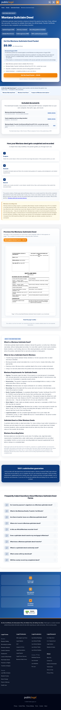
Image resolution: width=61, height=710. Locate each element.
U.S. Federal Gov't (51, 641)
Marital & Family (5, 676)
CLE (17, 644)
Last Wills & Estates (5, 672)
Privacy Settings (30, 706)
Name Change (4, 679)
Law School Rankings (37, 637)
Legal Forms (4, 634)
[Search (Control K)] (49, 2)
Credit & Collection (5, 650)
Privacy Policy (50, 672)
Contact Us (49, 660)
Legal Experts (19, 653)
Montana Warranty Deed (9, 92)
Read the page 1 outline (29, 319)
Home (2, 7)
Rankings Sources (36, 657)
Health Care (4, 685)
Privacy (15, 706)
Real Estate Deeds (5, 659)
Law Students (35, 663)
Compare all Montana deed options (40, 92)
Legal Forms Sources (21, 656)
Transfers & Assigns (5, 665)
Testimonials (50, 666)
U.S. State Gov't (50, 637)
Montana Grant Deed (23, 92)
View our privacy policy (51, 625)
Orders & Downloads (52, 663)
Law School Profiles (36, 641)
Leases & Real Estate (6, 656)
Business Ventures (5, 647)
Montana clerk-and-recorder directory (17, 198)
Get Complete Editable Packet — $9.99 (15, 240)
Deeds (7, 7)
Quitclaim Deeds (15, 7)
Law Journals (35, 660)
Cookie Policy (22, 706)
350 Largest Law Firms (21, 637)
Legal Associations (20, 650)
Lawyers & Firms (20, 647)
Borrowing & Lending (6, 644)
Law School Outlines (36, 650)
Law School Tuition (36, 647)
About (45, 706)
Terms (36, 706)
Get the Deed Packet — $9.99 (30, 75)
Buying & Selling (5, 641)
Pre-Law (34, 666)
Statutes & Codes (51, 647)
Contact (41, 706)
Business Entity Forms (21, 659)
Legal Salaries (19, 641)
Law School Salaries (36, 644)
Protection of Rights (5, 662)
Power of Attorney (5, 682)
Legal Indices (50, 644)
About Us (49, 657)
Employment (4, 653)
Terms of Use (50, 669)
